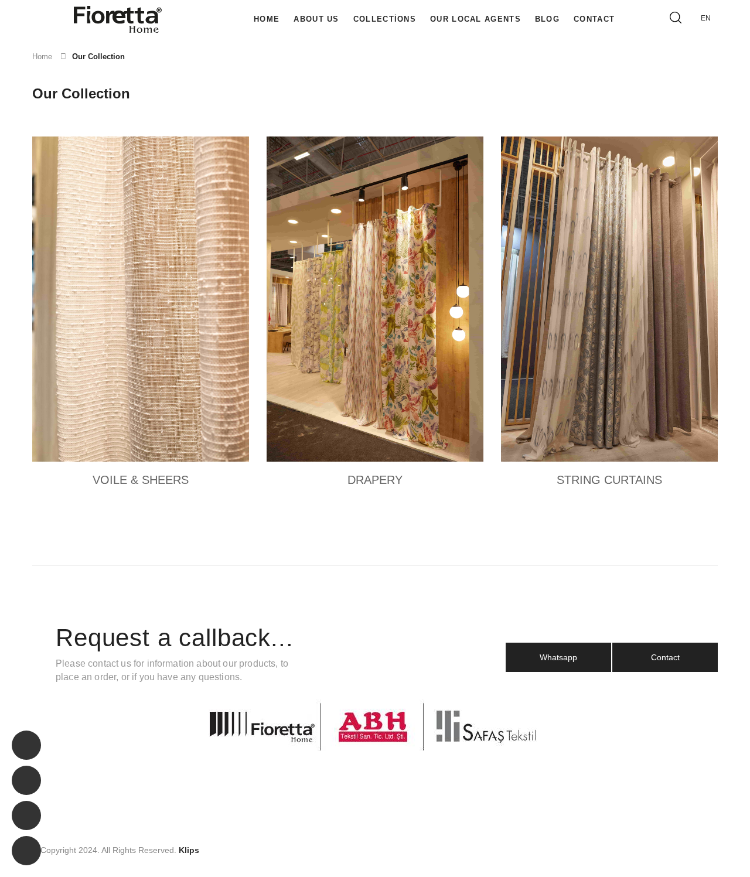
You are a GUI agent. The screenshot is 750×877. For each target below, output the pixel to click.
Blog (547, 19)
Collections (384, 19)
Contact (594, 19)
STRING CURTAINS (609, 479)
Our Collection (98, 56)
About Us (316, 19)
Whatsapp (558, 657)
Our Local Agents (475, 19)
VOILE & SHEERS (141, 479)
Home (266, 19)
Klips (189, 850)
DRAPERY (375, 479)
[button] (708, 18)
